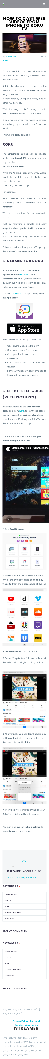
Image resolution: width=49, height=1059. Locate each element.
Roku (5, 60)
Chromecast (11, 894)
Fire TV (8, 900)
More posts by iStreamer (23, 877)
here (21, 410)
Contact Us (31, 1025)
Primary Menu (44, 4)
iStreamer (11, 56)
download (17, 293)
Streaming (10, 918)
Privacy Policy (21, 1021)
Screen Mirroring (13, 912)
